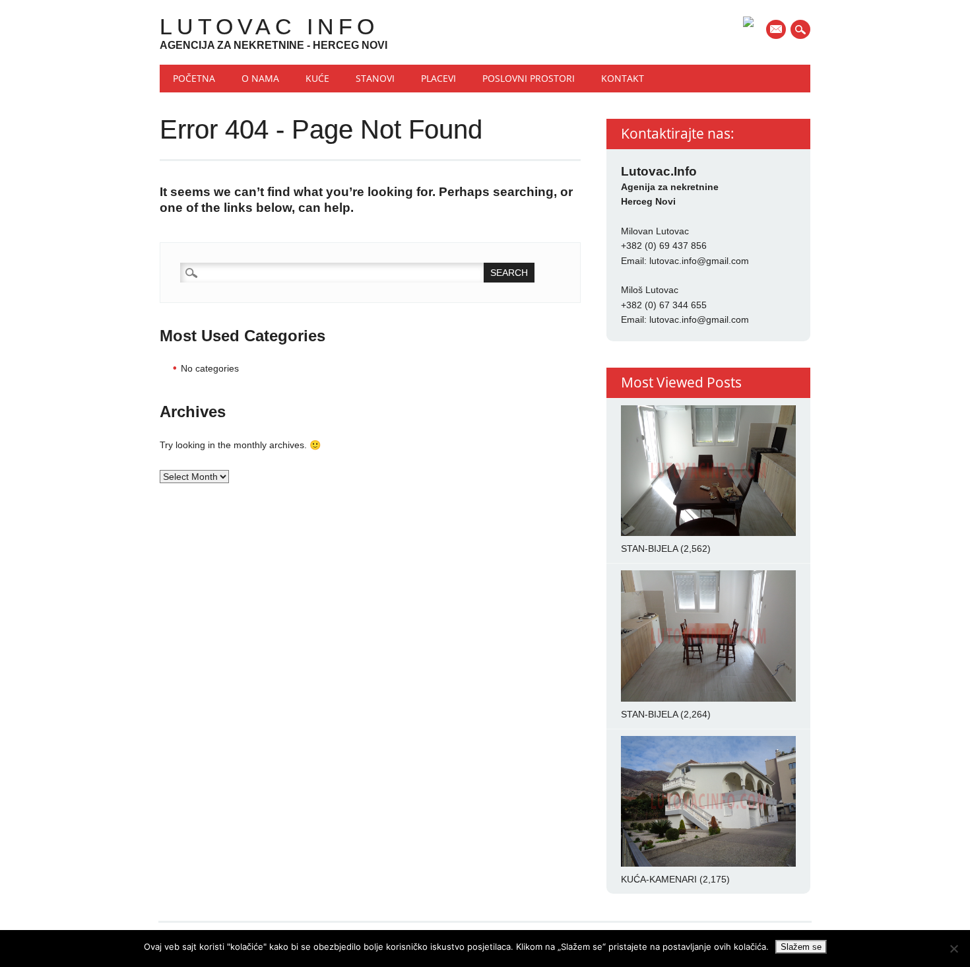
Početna (194, 78)
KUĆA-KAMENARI (659, 879)
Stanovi (375, 78)
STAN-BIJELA (649, 548)
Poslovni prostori (528, 78)
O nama (260, 78)
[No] (953, 948)
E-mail (777, 30)
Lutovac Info (269, 26)
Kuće (317, 78)
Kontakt (622, 78)
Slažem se (801, 947)
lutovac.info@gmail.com (699, 260)
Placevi (438, 78)
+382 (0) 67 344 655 (664, 305)
